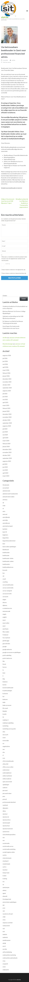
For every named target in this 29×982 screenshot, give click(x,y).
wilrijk (4, 943)
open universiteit (7, 781)
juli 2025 (5, 393)
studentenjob (6, 864)
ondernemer (6, 770)
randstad (5, 805)
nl (3, 755)
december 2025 (7, 379)
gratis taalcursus (7, 658)
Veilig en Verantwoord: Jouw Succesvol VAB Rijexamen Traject (7, 201)
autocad (5, 514)
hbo (4, 661)
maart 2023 (6, 476)
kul (3, 696)
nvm (4, 758)
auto (4, 511)
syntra (4, 867)
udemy (4, 890)
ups (4, 905)
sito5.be (4, 17)
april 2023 (5, 473)
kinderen (5, 682)
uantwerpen (6, 887)
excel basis (5, 629)
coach (4, 579)
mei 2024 (5, 435)
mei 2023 (5, 470)
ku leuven (5, 693)
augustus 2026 (7, 355)
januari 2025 (6, 411)
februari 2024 (6, 443)
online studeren (7, 779)
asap (4, 505)
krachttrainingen (7, 690)
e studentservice (7, 608)
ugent (4, 893)
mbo (4, 732)
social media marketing (9, 849)
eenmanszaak (6, 611)
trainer (4, 875)
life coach (5, 708)
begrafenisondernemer (9, 541)
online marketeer (7, 776)
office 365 (5, 764)
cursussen (5, 596)
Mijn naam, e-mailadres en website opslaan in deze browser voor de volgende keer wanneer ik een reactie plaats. (14, 258)
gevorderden (6, 643)
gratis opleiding (7, 655)
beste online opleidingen (9, 546)
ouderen (5, 787)
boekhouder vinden (8, 558)
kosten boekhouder (8, 687)
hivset (4, 664)
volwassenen (6, 925)
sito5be (13, 60)
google (5, 646)
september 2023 (7, 458)
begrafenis (6, 538)
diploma (5, 605)
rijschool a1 (6, 817)
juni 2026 (5, 361)
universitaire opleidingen (9, 902)
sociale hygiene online (9, 852)
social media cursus (8, 846)
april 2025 (5, 402)
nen (4, 749)
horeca (4, 667)
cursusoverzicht (7, 593)
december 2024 (7, 414)
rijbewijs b (5, 808)
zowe (4, 967)
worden (5, 949)
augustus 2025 (7, 390)
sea (4, 837)
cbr (3, 576)
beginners (5, 535)
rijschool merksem (8, 828)
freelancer (5, 635)
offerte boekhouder (8, 761)
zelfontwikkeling (7, 952)
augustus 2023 (7, 461)
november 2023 (7, 452)
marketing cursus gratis (9, 729)
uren (4, 908)
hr (3, 670)
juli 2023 (5, 464)
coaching (5, 582)
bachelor (5, 529)
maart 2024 (6, 440)
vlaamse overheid (7, 922)
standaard (5, 861)
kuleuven (5, 699)
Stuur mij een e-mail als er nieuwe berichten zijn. (14, 273)
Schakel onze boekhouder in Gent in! (11, 188)
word (4, 946)
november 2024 (7, 417)
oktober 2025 (6, 385)
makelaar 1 (6, 720)
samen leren (6, 831)
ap (3, 502)
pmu (4, 796)
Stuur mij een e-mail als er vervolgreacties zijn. (14, 269)
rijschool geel (6, 823)
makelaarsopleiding (8, 723)
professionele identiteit (9, 802)
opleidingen (6, 784)
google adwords (7, 649)
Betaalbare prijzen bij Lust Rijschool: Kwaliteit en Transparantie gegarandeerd (22, 203)
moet (4, 737)
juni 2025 (5, 396)
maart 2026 (6, 370)
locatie (4, 714)
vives (4, 920)
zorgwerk (5, 964)
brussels (5, 570)
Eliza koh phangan (8, 344)
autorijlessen (6, 523)
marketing (5, 726)
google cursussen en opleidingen (12, 652)
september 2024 (7, 423)
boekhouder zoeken (8, 561)
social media (6, 843)
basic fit (5, 532)
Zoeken (5, 295)
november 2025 (7, 382)
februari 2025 (6, 408)
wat (4, 931)
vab (4, 911)
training (5, 878)
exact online (6, 623)
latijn (4, 702)
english (5, 617)
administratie (6, 491)
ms (3, 743)
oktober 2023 (6, 455)
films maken (6, 632)
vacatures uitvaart (8, 914)
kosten (4, 685)
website (5, 934)
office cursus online (8, 767)
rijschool (5, 814)
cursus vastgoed (7, 590)
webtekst (5, 937)
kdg (4, 679)
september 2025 (7, 388)
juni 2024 (5, 432)
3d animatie (6, 485)
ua (3, 884)
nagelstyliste (6, 746)
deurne (5, 602)
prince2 (5, 799)
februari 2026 (6, 373)
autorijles (5, 520)
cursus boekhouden (8, 585)
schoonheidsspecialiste (9, 834)
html (4, 673)
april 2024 (5, 437)
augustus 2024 (7, 426)
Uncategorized (7, 899)
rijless (4, 811)
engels (4, 614)
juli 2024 (5, 429)
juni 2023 (5, 467)
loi (3, 717)
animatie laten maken (8, 496)
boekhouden (6, 552)
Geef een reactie (7, 62)
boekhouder (6, 555)
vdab (4, 917)
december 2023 (7, 449)
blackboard (6, 549)
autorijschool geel (8, 526)
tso (3, 881)
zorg (4, 961)
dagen (4, 599)
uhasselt (5, 896)
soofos (5, 855)
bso (4, 573)
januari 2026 (6, 376)
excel (4, 626)
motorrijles (6, 740)
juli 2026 (5, 358)
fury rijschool (6, 637)
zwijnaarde (6, 969)
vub (4, 928)
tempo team (6, 873)
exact (4, 620)
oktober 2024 (6, 420)
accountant (6, 488)
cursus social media (8, 588)
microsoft (5, 734)
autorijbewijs (6, 517)
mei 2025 (5, 399)
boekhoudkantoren (8, 567)
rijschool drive (6, 820)
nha (4, 752)
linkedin (5, 711)
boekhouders (6, 564)
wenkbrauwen (6, 940)
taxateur (5, 870)
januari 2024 (6, 446)
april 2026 (5, 367)
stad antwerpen (7, 858)
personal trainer (7, 793)
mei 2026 (5, 364)
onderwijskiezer (7, 773)
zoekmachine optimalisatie (10, 958)
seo (4, 840)
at (3, 508)
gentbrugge (6, 640)
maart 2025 (6, 405)
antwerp (5, 499)
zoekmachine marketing (9, 955)
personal (5, 790)
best (4, 543)
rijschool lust (6, 826)
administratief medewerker (10, 494)
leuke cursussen (7, 705)
